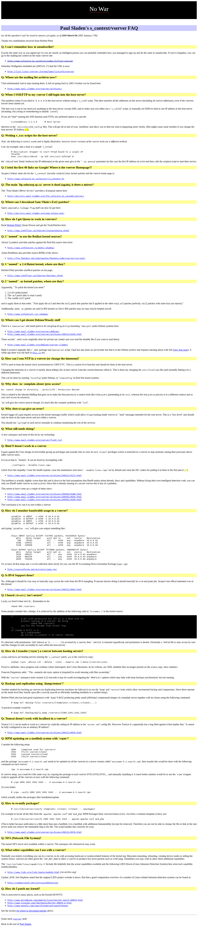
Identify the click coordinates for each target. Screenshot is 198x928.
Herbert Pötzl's (14, 225)
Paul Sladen (25, 924)
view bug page (180, 350)
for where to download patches (31, 910)
